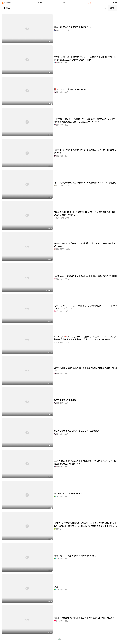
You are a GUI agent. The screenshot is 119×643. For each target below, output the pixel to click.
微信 (65, 3)
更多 (114, 3)
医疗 (40, 3)
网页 (15, 3)
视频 (89, 3)
